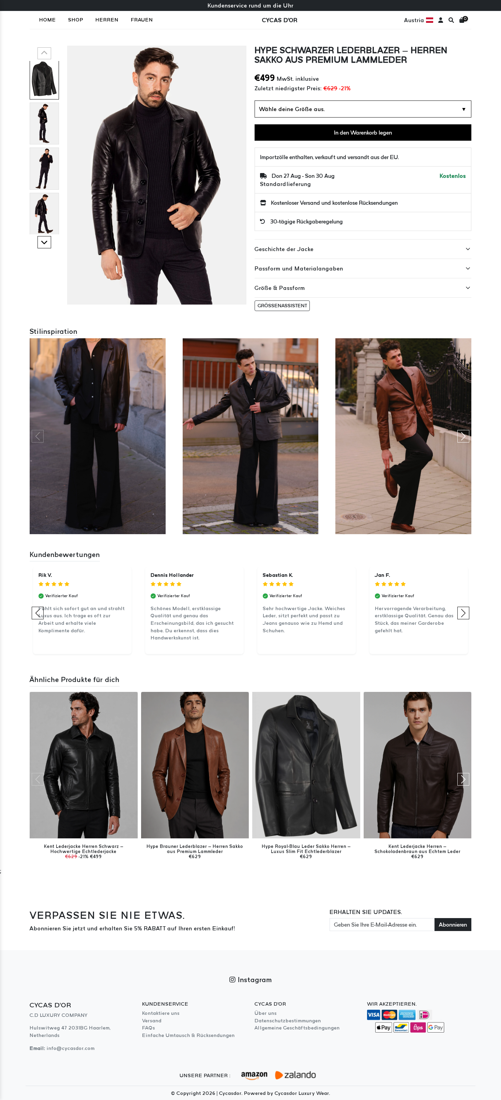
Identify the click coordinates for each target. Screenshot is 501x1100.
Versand (152, 1020)
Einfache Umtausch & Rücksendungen (188, 1035)
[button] (44, 53)
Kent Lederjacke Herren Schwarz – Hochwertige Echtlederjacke (83, 849)
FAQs (148, 1028)
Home (47, 19)
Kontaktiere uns (161, 1013)
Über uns (266, 1013)
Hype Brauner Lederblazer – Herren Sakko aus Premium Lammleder (195, 849)
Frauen (142, 19)
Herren (107, 19)
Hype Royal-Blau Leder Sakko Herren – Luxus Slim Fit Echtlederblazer (306, 849)
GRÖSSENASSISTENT (282, 305)
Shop (75, 19)
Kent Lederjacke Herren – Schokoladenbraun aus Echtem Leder (417, 849)
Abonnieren (453, 924)
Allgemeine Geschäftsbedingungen (297, 1028)
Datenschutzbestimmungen (288, 1020)
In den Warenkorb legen (363, 132)
